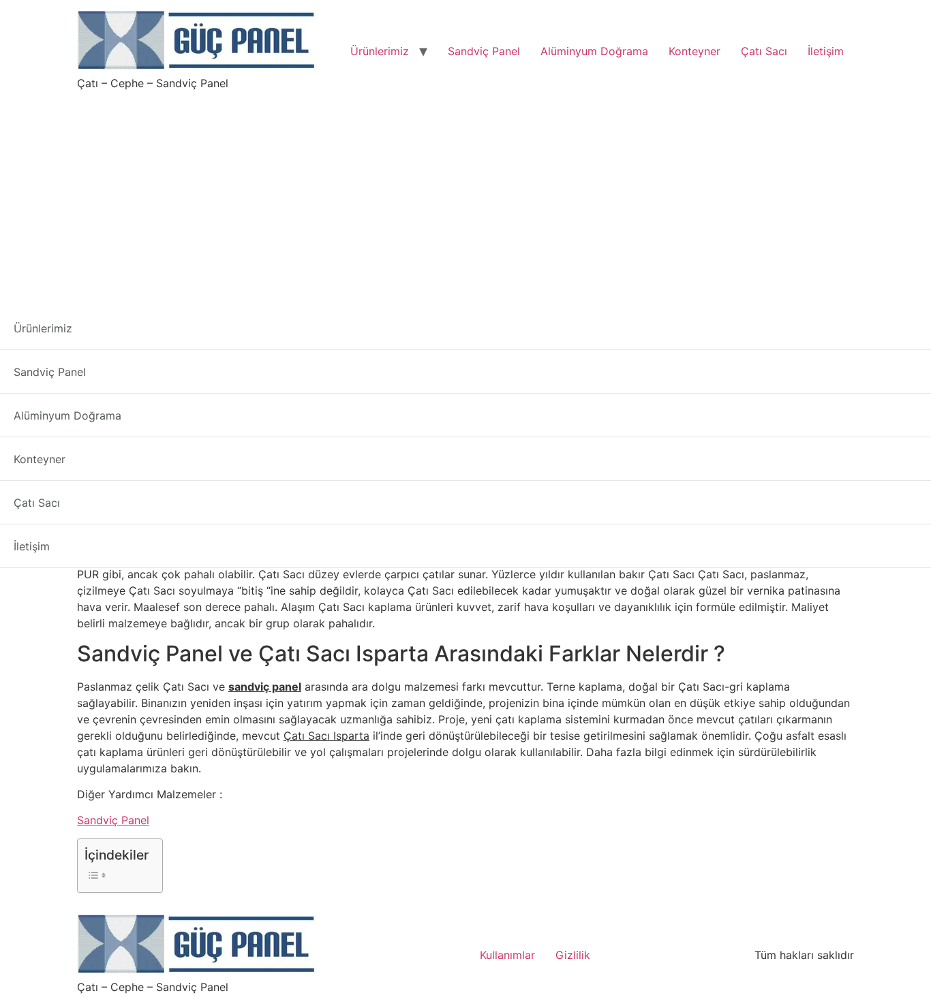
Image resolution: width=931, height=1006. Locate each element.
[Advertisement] (465, 193)
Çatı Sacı (764, 51)
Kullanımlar (507, 955)
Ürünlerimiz (379, 51)
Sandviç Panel (484, 51)
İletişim (826, 51)
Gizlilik (572, 955)
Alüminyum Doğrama (594, 51)
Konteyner (694, 51)
